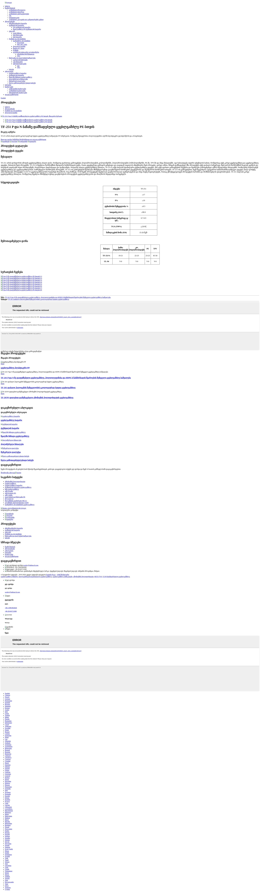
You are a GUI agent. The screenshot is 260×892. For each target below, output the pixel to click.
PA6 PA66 (20, 43)
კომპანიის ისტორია (16, 12)
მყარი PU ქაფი (18, 48)
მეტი (2, 364)
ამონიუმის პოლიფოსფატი (15, 481)
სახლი (7, 6)
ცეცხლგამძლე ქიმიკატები (62, 576)
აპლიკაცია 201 (10, 493)
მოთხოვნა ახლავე (8, 473)
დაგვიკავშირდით (11, 94)
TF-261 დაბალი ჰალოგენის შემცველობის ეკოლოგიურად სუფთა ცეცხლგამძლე (38, 299)
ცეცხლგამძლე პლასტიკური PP (15, 368)
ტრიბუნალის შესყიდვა (25, 54)
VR (10, 16)
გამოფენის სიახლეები (17, 89)
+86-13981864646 (11, 608)
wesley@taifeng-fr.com (30, 565)
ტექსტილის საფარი (16, 25)
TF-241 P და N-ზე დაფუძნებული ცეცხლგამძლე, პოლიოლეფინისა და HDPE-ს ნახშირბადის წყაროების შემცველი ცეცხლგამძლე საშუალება (58, 297)
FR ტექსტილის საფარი (21, 27)
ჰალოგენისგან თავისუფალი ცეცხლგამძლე (35, 576)
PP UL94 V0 (9, 499)
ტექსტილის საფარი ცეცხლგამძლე (18, 487)
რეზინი (15, 50)
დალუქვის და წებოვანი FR (15, 497)
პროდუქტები (10, 21)
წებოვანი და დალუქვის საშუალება (22, 58)
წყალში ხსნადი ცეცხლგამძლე (20, 77)
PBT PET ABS (22, 44)
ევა (18, 66)
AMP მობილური (63, 575)
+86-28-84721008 (11, 611)
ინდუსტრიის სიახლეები (18, 93)
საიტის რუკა (50, 575)
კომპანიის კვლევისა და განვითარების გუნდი (26, 19)
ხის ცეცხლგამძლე (12, 489)
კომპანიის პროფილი (17, 10)
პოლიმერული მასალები (18, 79)
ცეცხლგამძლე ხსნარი (9, 576)
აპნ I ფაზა (8, 495)
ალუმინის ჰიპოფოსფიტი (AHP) (17, 503)
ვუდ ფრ (12, 31)
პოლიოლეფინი (19, 46)
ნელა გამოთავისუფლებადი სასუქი (22, 83)
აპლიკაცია (9, 71)
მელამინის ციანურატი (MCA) (16, 501)
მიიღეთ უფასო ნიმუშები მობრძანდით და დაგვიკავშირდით (23, 139)
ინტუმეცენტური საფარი (18, 23)
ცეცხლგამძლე (10, 483)
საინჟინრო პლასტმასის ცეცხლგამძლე (19, 505)
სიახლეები (9, 87)
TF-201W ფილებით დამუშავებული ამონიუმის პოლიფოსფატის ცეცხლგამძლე (37, 398)
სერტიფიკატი (14, 18)
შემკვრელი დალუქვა (17, 81)
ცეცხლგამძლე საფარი (17, 73)
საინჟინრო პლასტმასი (21, 41)
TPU (18, 56)
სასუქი (11, 69)
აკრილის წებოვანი (20, 60)
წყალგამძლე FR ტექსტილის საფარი (27, 29)
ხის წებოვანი (18, 35)
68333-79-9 (98, 576)
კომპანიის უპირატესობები (19, 14)
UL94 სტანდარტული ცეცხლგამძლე (116, 576)
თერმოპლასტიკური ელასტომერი (26, 52)
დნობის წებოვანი (19, 64)
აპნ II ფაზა (9, 491)
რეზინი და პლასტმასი (17, 39)
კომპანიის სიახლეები (17, 91)
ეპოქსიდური (18, 62)
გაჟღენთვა (17, 33)
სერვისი (8, 85)
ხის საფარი (17, 37)
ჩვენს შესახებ (10, 8)
